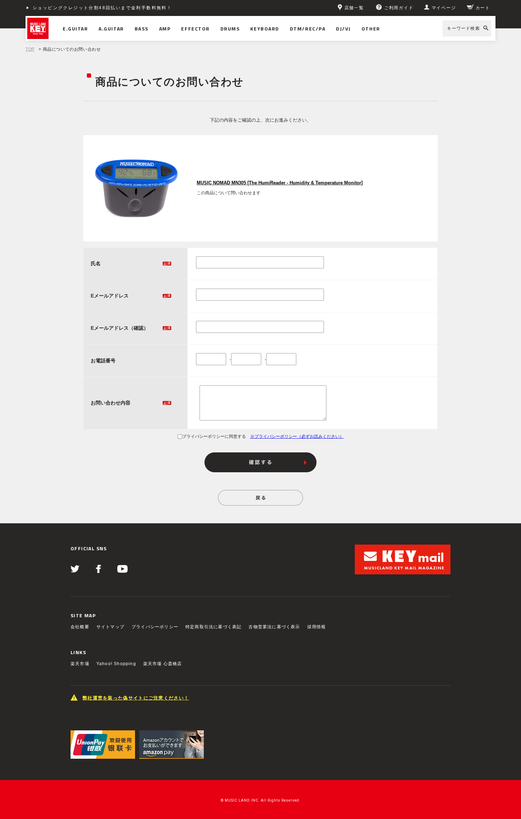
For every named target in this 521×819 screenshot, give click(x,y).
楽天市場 (80, 663)
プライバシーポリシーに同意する (214, 436)
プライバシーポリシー (154, 626)
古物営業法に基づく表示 (274, 626)
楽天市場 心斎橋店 (162, 663)
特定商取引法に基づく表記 (213, 626)
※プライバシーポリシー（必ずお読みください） (297, 436)
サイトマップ (110, 626)
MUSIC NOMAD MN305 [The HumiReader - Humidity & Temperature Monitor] (280, 182)
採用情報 (316, 626)
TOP (30, 49)
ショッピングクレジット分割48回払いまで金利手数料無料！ (102, 7)
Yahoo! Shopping (116, 663)
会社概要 (80, 626)
